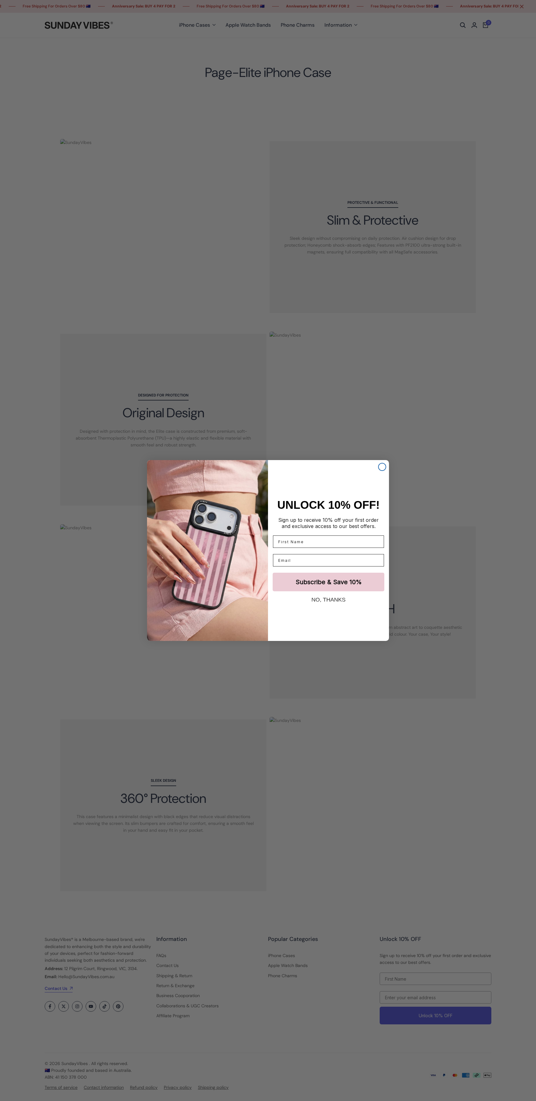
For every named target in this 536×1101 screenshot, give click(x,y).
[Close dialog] (382, 467)
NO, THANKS (328, 600)
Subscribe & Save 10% (329, 582)
